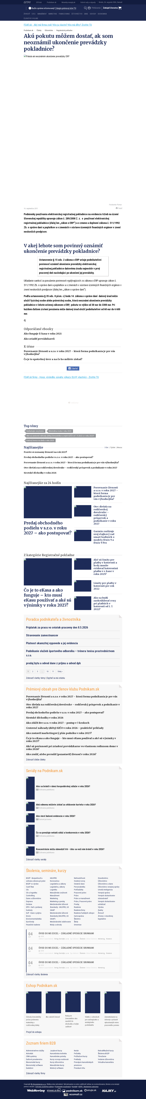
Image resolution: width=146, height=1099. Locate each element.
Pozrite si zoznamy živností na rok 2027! (45, 452)
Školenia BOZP (104, 1053)
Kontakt (74, 1087)
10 (47, 671)
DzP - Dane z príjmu (33, 913)
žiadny (100, 910)
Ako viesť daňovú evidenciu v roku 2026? (55, 816)
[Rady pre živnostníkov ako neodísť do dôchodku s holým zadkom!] (73, 1002)
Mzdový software (56, 1068)
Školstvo (77, 919)
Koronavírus (54, 881)
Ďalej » (60, 671)
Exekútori (29, 1068)
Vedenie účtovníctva (106, 1059)
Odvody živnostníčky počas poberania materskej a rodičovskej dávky (33, 1021)
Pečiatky (77, 1053)
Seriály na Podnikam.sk (44, 770)
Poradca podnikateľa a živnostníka (53, 619)
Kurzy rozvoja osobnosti (59, 1059)
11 (53, 671)
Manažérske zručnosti (58, 892)
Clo (27, 889)
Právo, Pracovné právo (83, 901)
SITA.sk (39, 2)
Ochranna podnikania (46, 790)
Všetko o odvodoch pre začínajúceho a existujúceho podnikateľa (92, 1021)
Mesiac (119, 448)
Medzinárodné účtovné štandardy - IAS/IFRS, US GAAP (59, 907)
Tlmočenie (102, 1056)
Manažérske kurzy (57, 1065)
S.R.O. (34, 14)
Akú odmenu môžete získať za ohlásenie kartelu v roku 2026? (66, 804)
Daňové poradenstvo (34, 1059)
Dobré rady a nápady (88, 2)
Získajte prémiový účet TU (65, 8)
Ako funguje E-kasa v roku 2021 (43, 333)
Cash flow (30, 887)
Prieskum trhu (79, 1068)
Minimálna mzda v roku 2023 (60, 431)
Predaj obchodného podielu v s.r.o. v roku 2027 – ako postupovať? (58, 457)
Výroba (101, 907)
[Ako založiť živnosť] (53, 1002)
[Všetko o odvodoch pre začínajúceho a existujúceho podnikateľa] (92, 1002)
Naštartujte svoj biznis (35, 431)
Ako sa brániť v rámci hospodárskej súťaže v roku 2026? (63, 786)
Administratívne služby (35, 1050)
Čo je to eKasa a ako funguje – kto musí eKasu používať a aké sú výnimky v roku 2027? (47, 598)
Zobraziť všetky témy (36, 678)
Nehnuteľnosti (79, 878)
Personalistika (79, 887)
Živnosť (27, 14)
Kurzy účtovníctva (57, 1062)
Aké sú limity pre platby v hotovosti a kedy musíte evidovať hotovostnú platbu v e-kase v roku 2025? (106, 566)
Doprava (29, 901)
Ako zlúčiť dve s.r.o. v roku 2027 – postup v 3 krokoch (57, 722)
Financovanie (64, 14)
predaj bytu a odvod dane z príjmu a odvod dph (53, 663)
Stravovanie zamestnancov (42, 635)
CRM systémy (31, 1056)
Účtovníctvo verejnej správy (108, 887)
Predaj (76, 904)
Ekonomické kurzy (33, 1062)
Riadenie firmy (79, 910)
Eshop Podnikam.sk (41, 985)
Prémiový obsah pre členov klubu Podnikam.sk (62, 689)
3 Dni (106, 448)
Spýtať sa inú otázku (56, 678)
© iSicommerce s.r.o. (38, 1084)
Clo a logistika (31, 892)
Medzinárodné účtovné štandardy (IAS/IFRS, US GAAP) (59, 916)
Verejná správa (104, 892)
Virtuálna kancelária (106, 1062)
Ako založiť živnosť (53, 1017)
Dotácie (29, 904)
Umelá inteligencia (105, 889)
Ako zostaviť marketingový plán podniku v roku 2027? (59, 733)
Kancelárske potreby (58, 1056)
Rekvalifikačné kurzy (106, 1050)
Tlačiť (120, 208)
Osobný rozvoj (79, 881)
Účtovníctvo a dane (105, 884)
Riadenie (77, 907)
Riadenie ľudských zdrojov (84, 913)
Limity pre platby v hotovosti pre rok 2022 (105, 586)
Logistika (53, 889)
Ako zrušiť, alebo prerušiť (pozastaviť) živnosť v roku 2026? (61, 754)
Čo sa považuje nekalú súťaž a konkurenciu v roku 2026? (63, 832)
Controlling (30, 895)
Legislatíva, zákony (57, 887)
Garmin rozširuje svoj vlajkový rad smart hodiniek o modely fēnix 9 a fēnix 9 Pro (104, 537)
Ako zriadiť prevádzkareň (39, 338)
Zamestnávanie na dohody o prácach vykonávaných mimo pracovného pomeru (112, 1021)
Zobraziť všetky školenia (37, 974)
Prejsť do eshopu (33, 1032)
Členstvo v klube (31, 18)
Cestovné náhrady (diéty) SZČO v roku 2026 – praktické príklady (65, 728)
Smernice (77, 924)
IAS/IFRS (53, 878)
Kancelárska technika (58, 1053)
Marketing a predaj (57, 901)
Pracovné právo (80, 892)
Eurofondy (30, 921)
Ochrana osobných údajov (44, 1087)
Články (39, 30)
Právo (76, 895)
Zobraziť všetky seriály (36, 859)
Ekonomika (102, 14)
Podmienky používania (63, 1087)
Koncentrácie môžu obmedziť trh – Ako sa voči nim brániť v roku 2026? (70, 849)
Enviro (28, 916)
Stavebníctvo (103, 878)
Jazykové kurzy (56, 1050)
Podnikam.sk (51, 2)
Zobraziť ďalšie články (35, 759)
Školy (76, 921)
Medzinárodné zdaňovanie (60, 921)
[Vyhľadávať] (85, 8)
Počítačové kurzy (80, 1056)
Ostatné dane (79, 884)
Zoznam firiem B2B (41, 1043)
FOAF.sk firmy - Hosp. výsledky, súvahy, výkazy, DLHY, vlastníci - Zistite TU (61, 377)
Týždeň (112, 448)
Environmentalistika (33, 919)
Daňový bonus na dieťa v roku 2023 (40, 440)
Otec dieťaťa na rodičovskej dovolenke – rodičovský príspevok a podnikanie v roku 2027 (70, 467)
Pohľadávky (78, 889)
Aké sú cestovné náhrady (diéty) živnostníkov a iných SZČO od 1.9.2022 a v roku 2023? (60, 436)
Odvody (93, 14)
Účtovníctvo (76, 14)
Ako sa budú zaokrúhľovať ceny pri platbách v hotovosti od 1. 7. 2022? (105, 603)
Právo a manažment (82, 898)
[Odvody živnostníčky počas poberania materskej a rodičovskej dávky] (33, 1002)
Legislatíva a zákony (58, 884)
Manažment (42, 14)
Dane (86, 14)
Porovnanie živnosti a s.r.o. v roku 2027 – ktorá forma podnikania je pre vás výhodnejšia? (71, 462)
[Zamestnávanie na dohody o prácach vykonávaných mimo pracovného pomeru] (112, 1002)
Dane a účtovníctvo (33, 898)
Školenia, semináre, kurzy (46, 870)
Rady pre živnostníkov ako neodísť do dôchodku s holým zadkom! (72, 1021)
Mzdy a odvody (56, 924)
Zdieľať (74, 368)
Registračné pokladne (64, 30)
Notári (76, 1050)
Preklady (77, 1059)
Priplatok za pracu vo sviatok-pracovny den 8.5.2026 (57, 627)
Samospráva (79, 916)
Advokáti (29, 1053)
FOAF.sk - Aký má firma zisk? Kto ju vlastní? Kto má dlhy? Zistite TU (58, 24)
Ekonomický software (34, 1065)
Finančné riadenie (33, 924)
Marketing (52, 14)
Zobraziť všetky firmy (35, 1073)
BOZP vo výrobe (32, 884)
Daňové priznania (45, 819)
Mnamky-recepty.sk (68, 2)
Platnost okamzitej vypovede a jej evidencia (52, 643)
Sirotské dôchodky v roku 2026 (40, 473)
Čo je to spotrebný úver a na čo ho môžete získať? (53, 359)
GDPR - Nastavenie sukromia (88, 1087)
